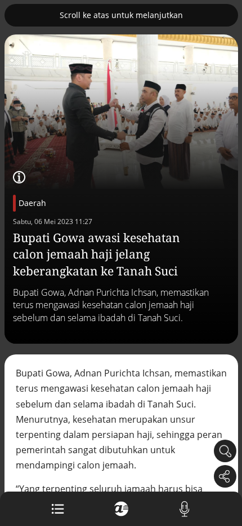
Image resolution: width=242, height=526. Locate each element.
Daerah (32, 203)
